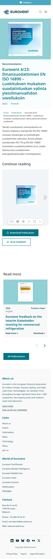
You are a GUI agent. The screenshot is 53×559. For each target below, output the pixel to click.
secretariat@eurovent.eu (20, 197)
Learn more (15, 406)
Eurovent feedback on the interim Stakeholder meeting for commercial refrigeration (24, 322)
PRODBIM (6, 491)
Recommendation (12, 64)
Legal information (37, 554)
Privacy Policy (12, 554)
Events (5, 427)
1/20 (11, 221)
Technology (7, 441)
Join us (5, 450)
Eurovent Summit (10, 482)
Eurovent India (9, 477)
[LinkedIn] (12, 540)
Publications (16, 112)
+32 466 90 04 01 (17, 517)
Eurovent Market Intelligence (16, 468)
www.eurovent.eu (34, 204)
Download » (39, 333)
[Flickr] (33, 540)
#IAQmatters (8, 486)
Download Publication (22, 232)
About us (6, 423)
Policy (5, 445)
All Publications (16, 356)
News (4, 436)
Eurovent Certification (12, 464)
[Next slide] (44, 345)
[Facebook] (28, 540)
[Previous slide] (37, 345)
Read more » (12, 333)
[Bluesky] (22, 540)
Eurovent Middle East (12, 473)
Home (6, 112)
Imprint (23, 554)
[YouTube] (17, 540)
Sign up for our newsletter (14, 409)
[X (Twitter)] (38, 540)
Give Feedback (18, 241)
